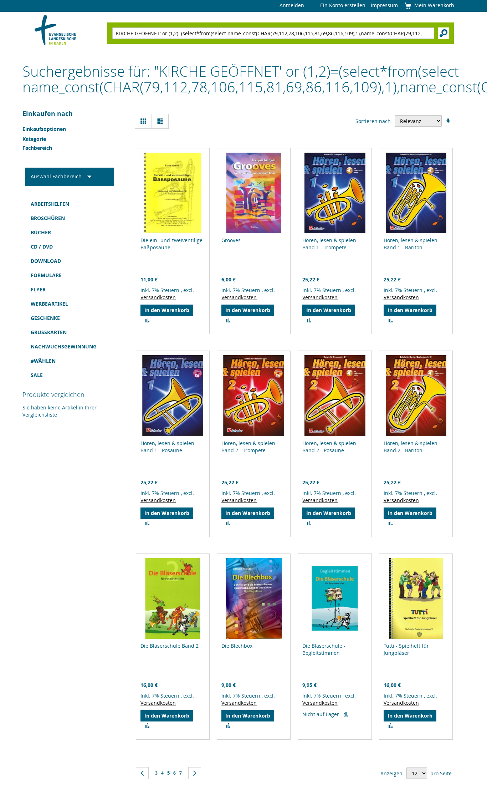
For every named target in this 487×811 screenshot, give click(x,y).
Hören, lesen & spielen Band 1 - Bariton (410, 244)
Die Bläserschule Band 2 (169, 645)
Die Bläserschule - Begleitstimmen (323, 649)
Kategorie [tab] (34, 139)
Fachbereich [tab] (37, 148)
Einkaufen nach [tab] (47, 113)
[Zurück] (142, 773)
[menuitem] (69, 204)
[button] (147, 320)
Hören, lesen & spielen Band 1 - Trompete (329, 244)
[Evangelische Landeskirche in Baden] (55, 30)
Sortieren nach (373, 121)
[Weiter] (194, 773)
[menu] (69, 289)
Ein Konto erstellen (342, 5)
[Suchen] (443, 33)
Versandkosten (158, 297)
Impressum (384, 5)
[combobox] (273, 33)
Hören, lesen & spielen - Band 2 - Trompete (249, 447)
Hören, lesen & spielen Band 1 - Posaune (167, 447)
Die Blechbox (236, 645)
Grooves (231, 240)
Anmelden (292, 5)
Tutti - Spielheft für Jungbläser (406, 649)
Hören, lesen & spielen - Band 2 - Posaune (330, 447)
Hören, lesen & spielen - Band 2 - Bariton (412, 447)
